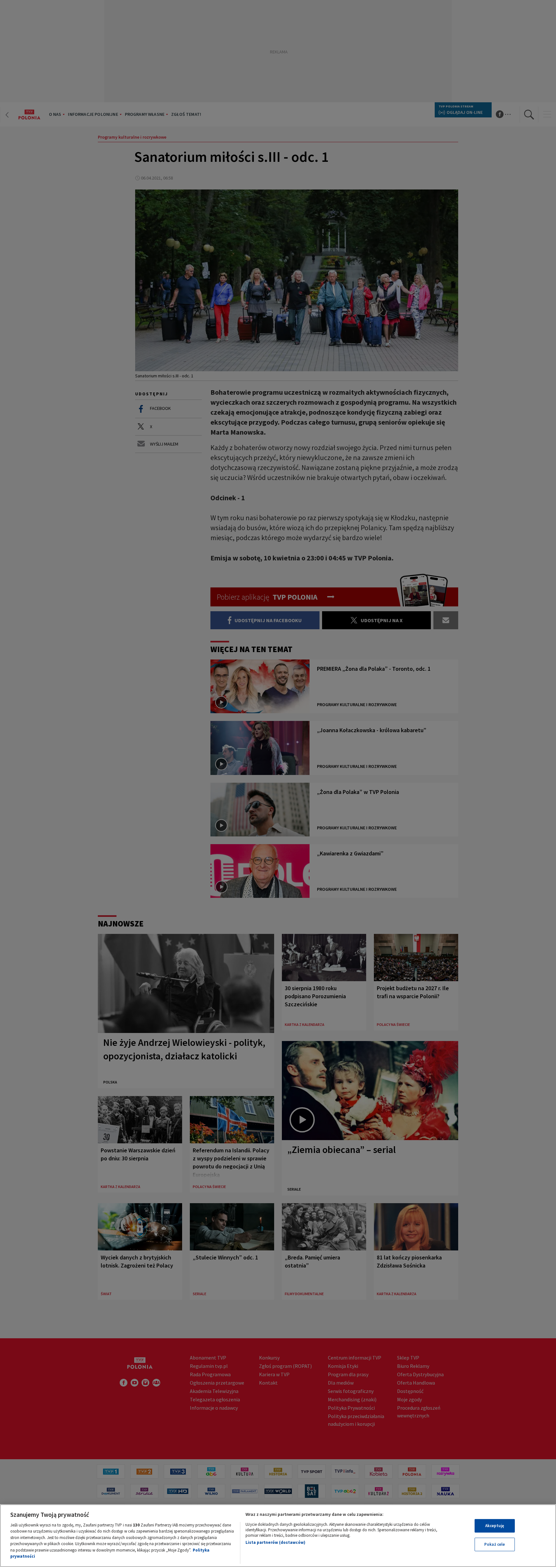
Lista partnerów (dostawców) (275, 1542)
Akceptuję (494, 1525)
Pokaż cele (494, 1544)
